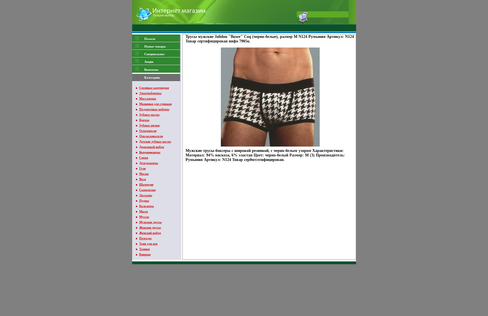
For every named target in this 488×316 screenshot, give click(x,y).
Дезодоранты (148, 163)
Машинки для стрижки (155, 104)
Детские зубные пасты (155, 141)
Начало (149, 38)
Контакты (151, 69)
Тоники (144, 249)
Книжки (145, 254)
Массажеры (147, 98)
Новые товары (155, 46)
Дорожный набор (151, 147)
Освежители (147, 130)
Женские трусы (150, 227)
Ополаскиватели (151, 136)
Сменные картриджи (154, 87)
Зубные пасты (149, 114)
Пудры (144, 200)
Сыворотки (147, 190)
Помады (145, 238)
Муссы (144, 216)
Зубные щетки (149, 125)
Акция (148, 61)
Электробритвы (150, 93)
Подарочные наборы (154, 109)
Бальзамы (146, 206)
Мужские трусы (150, 222)
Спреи (143, 157)
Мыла (143, 211)
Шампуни (146, 184)
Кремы (144, 120)
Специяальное (154, 54)
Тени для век (148, 243)
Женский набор (150, 233)
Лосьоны (145, 195)
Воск (142, 179)
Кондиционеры (149, 152)
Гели (142, 168)
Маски (144, 173)
